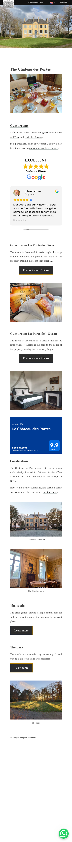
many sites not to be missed (43, 148)
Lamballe (36, 487)
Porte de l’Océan (33, 137)
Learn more (21, 630)
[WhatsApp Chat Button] (64, 834)
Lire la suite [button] (12, 220)
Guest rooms (19, 125)
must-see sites (50, 492)
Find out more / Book (36, 270)
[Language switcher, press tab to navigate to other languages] (52, 3)
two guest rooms (46, 132)
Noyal (13, 481)
